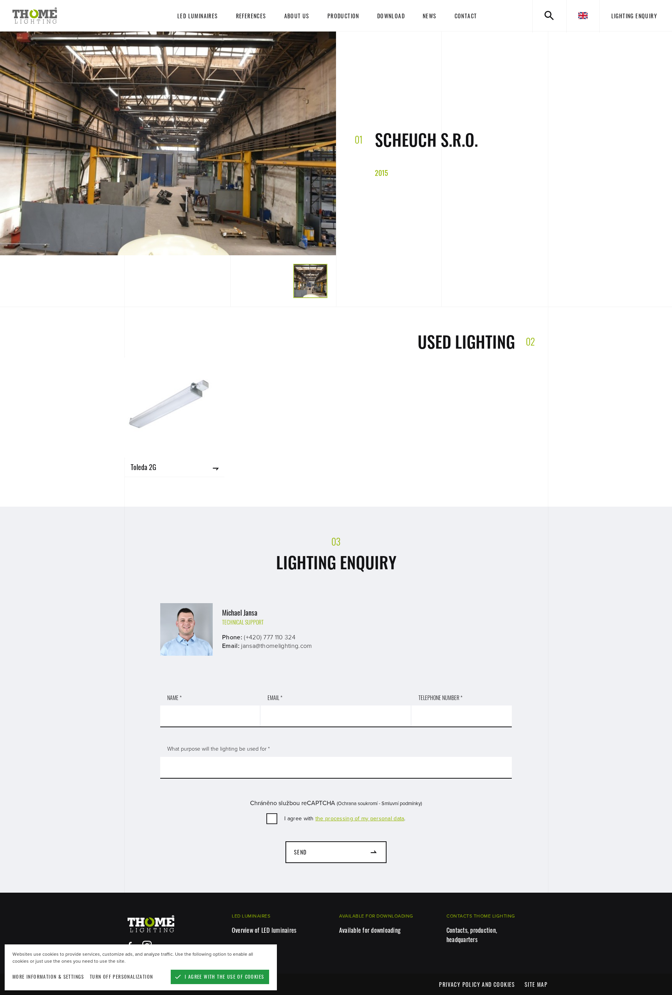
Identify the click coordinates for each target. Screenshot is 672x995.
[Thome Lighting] (67, 15)
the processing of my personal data (359, 818)
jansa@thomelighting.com (276, 646)
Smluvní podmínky (401, 803)
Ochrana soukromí (358, 803)
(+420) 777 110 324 (270, 637)
